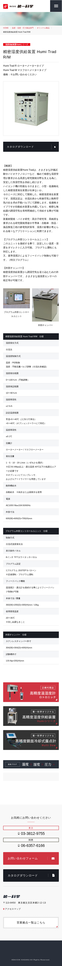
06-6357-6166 (33, 845)
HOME (6, 28)
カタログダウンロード (20, 146)
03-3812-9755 (33, 833)
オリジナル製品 (43, 28)
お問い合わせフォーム (23, 858)
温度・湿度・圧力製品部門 (23, 28)
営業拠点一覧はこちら (31, 922)
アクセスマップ (13, 909)
